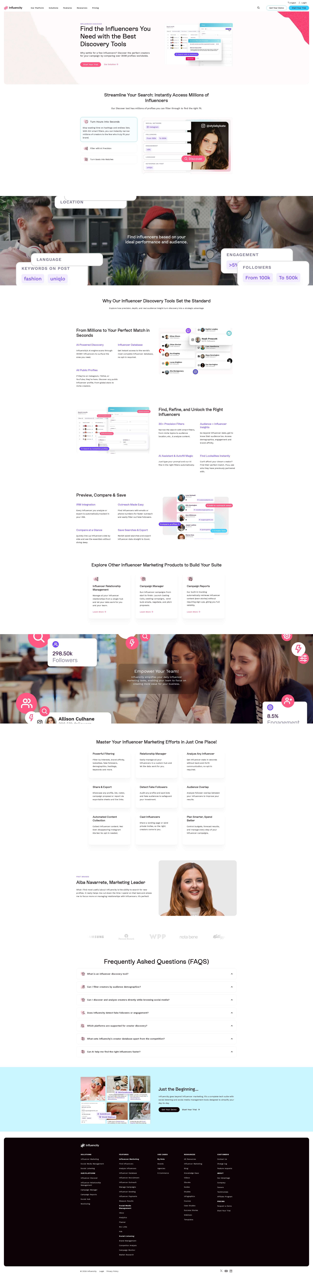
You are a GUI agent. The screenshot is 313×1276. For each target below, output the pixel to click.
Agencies (161, 1168)
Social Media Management (92, 1164)
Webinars (188, 1215)
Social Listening (88, 1168)
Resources (82, 8)
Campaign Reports (89, 1194)
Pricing (95, 8)
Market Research (126, 1255)
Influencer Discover (89, 1178)
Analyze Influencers (127, 1168)
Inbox (121, 1213)
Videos (187, 1178)
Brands (160, 1164)
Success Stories (191, 1210)
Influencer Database (128, 1173)
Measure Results (126, 1201)
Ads (120, 1231)
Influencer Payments (128, 1196)
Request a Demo (224, 1206)
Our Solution (110, 64)
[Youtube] (226, 1271)
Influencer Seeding (127, 1192)
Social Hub (85, 1199)
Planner (122, 1222)
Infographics (189, 1196)
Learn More (98, 612)
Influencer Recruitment (129, 1178)
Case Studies (189, 1206)
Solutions (53, 8)
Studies (187, 1192)
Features (67, 8)
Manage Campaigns (127, 1187)
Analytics (123, 1217)
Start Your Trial (299, 8)
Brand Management (127, 1241)
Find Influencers (126, 1164)
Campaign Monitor (127, 1250)
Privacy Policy (112, 1271)
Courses (187, 1201)
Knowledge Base (191, 1173)
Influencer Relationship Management (91, 1184)
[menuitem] (37, 8)
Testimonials (222, 1192)
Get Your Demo (276, 8)
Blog (186, 1168)
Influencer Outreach (128, 1182)
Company (221, 1183)
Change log (222, 1164)
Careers (220, 1187)
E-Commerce (163, 1173)
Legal (101, 1271)
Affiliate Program (224, 1197)
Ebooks (187, 1182)
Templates (188, 1220)
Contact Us (222, 1159)
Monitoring (85, 1204)
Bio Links (123, 1227)
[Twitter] (221, 1271)
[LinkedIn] (231, 1271)
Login (304, 3)
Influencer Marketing (90, 1159)
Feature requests (224, 1168)
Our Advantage (223, 1178)
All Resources (190, 1159)
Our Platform (37, 8)
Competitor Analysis (128, 1245)
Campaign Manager (89, 1190)
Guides (187, 1187)
